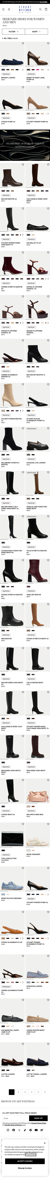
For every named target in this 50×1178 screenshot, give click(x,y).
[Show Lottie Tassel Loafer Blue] (28, 1070)
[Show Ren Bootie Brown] (7, 630)
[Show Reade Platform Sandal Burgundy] (28, 322)
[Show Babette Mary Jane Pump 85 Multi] (42, 69)
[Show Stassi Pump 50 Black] (3, 113)
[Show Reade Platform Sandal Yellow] (42, 322)
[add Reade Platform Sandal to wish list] (48, 296)
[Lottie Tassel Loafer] (37, 1054)
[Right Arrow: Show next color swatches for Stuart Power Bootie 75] (23, 411)
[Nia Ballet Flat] (37, 219)
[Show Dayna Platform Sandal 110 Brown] (28, 278)
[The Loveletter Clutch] (12, 834)
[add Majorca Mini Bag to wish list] (48, 780)
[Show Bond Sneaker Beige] (28, 850)
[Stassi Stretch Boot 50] (37, 615)
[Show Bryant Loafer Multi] (12, 69)
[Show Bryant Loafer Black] (17, 69)
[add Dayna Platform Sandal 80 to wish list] (23, 296)
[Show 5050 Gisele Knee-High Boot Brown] (28, 190)
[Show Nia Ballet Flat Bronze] (33, 234)
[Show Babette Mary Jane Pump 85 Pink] (37, 69)
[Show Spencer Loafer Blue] (28, 982)
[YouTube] (36, 1130)
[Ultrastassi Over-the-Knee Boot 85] (12, 527)
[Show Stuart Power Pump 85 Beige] (33, 113)
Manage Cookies (25, 1168)
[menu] (3, 9)
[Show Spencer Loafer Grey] (33, 982)
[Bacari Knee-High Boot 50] (12, 659)
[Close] (45, 1143)
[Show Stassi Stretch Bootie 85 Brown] (12, 586)
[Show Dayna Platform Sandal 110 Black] (33, 278)
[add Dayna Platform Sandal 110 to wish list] (48, 252)
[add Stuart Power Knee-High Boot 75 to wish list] (23, 208)
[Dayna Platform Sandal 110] (37, 263)
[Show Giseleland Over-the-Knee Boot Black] (33, 498)
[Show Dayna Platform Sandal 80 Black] (7, 322)
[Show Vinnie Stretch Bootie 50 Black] (17, 278)
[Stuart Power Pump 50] (37, 878)
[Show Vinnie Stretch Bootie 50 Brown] (21, 278)
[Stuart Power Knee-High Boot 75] (12, 219)
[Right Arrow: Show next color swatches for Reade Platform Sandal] (48, 323)
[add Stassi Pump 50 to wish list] (23, 87)
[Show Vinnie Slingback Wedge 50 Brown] (3, 366)
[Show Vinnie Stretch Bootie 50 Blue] (7, 278)
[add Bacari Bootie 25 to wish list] (23, 164)
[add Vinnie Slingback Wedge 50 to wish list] (23, 340)
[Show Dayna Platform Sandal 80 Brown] (3, 322)
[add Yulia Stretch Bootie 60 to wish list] (48, 516)
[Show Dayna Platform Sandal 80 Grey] (17, 322)
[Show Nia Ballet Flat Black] (28, 234)
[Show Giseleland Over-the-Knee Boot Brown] (28, 498)
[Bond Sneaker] (37, 834)
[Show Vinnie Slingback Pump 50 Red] (12, 982)
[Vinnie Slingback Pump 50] (12, 966)
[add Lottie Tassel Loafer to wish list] (48, 1044)
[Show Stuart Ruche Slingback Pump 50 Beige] (33, 410)
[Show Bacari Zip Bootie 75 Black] (28, 366)
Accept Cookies (25, 1161)
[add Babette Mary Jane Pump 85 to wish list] (48, 43)
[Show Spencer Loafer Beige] (37, 982)
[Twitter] (19, 1130)
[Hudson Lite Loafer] (37, 439)
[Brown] (28, 762)
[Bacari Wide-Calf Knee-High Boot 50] (12, 483)
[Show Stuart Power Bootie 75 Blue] (17, 410)
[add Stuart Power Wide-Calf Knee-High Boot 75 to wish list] (48, 692)
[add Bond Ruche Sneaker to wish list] (23, 868)
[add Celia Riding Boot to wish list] (48, 648)
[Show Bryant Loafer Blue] (3, 69)
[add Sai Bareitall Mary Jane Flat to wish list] (23, 1000)
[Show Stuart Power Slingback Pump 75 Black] (28, 938)
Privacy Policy (31, 1155)
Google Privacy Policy (38, 1123)
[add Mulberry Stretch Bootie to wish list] (23, 428)
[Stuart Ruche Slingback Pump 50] (37, 395)
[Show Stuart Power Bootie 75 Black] (7, 410)
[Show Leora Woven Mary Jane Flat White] (33, 1026)
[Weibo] (42, 1130)
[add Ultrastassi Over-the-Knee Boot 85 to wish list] (23, 516)
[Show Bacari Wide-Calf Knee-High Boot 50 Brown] (7, 498)
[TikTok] (25, 1130)
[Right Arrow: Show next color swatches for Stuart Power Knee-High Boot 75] (23, 235)
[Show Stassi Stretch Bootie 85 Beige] (7, 586)
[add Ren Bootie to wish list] (23, 604)
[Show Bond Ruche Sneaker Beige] (7, 894)
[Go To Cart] (46, 9)
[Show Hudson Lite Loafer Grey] (28, 454)
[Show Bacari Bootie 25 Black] (7, 190)
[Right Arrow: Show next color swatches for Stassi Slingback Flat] (23, 938)
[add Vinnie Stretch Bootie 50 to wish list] (23, 252)
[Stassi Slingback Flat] (12, 922)
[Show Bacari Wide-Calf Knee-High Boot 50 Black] (3, 498)
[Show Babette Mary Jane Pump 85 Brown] (28, 69)
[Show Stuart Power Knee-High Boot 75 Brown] (7, 234)
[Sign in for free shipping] (9, 9)
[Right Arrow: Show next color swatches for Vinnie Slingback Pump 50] (23, 982)
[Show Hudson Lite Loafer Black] (33, 454)
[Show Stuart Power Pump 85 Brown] (28, 113)
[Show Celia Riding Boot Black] (28, 674)
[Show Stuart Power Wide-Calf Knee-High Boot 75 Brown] (33, 718)
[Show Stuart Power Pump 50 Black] (28, 894)
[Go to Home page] (25, 9)
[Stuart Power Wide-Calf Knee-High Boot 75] (37, 702)
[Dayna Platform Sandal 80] (12, 307)
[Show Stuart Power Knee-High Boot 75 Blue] (12, 234)
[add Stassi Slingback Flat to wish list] (23, 912)
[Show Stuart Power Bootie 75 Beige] (3, 410)
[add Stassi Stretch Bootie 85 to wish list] (23, 560)
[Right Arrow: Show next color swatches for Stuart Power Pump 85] (48, 114)
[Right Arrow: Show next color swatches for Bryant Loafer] (23, 70)
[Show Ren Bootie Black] (3, 630)
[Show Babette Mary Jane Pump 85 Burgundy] (33, 69)
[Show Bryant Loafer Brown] (7, 69)
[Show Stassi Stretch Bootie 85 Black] (3, 586)
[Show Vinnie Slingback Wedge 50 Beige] (7, 366)
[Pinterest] (30, 1130)
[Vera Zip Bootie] (37, 571)
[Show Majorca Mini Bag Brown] (33, 806)
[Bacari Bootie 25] (12, 175)
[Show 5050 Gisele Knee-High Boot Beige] (37, 190)
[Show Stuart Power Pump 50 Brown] (42, 894)
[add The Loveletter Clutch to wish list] (23, 824)
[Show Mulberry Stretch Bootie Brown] (7, 454)
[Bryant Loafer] (12, 54)
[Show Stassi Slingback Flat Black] (7, 938)
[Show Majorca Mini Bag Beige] (28, 806)
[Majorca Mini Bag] (37, 790)
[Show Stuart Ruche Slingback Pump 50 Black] (28, 410)
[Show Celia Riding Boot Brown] (33, 674)
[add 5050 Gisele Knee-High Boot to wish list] (48, 164)
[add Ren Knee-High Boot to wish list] (48, 736)
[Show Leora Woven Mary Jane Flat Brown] (42, 1026)
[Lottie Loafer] (12, 1054)
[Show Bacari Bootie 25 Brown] (3, 190)
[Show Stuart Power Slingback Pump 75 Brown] (33, 938)
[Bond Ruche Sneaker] (12, 878)
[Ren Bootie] (12, 615)
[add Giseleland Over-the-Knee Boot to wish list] (48, 472)
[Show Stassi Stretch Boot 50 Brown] (28, 630)
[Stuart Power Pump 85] (37, 98)
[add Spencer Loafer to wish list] (48, 956)
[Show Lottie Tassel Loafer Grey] (33, 1070)
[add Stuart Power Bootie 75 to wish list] (23, 384)
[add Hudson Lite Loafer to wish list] (48, 428)
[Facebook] (14, 1130)
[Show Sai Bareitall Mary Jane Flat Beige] (7, 1026)
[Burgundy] (28, 586)
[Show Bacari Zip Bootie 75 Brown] (33, 366)
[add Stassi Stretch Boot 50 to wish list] (48, 604)
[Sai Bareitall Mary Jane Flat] (12, 1010)
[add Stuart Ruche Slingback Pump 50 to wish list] (48, 384)
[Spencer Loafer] (37, 966)
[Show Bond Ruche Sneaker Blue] (3, 894)
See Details (43, 2)
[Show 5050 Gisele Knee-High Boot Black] (33, 190)
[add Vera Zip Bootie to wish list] (48, 560)
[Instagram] (8, 1130)
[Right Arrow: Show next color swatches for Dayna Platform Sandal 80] (23, 323)
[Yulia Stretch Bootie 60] (37, 527)
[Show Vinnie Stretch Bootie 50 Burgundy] (3, 278)
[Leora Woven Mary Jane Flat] (37, 1010)
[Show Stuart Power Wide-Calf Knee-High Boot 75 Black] (28, 718)
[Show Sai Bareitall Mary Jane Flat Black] (3, 1026)
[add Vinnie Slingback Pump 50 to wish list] (23, 956)
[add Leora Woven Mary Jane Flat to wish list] (48, 1000)
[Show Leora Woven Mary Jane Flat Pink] (37, 1026)
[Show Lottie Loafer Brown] (3, 1070)
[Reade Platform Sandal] (37, 307)
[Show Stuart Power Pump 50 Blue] (33, 894)
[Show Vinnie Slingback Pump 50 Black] (17, 982)
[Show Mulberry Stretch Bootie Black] (3, 454)
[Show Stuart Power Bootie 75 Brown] (12, 410)
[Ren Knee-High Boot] (37, 746)
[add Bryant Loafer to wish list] (23, 43)
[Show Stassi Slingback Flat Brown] (3, 938)
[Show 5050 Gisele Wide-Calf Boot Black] (3, 718)
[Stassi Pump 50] (12, 98)
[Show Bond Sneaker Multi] (33, 850)
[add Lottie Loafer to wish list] (23, 1044)
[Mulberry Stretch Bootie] (12, 439)
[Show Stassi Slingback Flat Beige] (12, 938)
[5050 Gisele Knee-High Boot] (37, 175)
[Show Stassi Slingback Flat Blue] (17, 938)
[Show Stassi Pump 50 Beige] (7, 113)
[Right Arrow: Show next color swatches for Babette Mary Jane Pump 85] (48, 70)
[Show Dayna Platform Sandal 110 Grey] (37, 278)
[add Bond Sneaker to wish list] (48, 824)
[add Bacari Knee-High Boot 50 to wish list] (23, 648)
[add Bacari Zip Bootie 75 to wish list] (48, 340)
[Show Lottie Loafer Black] (7, 1070)
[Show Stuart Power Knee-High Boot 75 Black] (3, 234)
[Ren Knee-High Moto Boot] (12, 746)
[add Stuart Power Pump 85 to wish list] (48, 87)
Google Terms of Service (13, 1125)
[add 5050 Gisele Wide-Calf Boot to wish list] (23, 692)
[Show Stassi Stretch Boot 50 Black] (33, 630)
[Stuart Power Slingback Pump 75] (37, 922)
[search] (40, 9)
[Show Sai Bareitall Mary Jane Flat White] (12, 1026)
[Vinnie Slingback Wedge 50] (12, 351)
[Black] (3, 542)
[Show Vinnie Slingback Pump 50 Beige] (7, 982)
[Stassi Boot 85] (12, 790)
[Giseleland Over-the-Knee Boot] (37, 483)
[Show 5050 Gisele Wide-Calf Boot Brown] (7, 718)
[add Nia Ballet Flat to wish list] (48, 208)
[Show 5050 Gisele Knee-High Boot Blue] (47, 190)
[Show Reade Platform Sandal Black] (37, 322)
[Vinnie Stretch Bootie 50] (12, 263)
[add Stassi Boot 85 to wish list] (23, 780)
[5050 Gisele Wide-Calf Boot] (12, 702)
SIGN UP (38, 1118)
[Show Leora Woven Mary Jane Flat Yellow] (28, 1026)
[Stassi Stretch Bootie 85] (12, 571)
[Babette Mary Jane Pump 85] (37, 54)
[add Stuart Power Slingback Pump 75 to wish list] (48, 912)
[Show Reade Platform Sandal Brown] (33, 322)
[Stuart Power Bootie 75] (12, 395)
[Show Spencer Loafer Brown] (42, 982)
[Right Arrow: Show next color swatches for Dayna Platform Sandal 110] (48, 279)
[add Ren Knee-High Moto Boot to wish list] (23, 736)
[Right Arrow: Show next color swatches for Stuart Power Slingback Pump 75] (48, 938)
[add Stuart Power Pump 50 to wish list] (48, 868)
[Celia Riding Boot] (37, 659)
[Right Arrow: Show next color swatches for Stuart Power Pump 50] (48, 894)
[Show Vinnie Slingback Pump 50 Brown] (3, 982)
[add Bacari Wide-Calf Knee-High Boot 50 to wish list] (23, 472)
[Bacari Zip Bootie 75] (37, 351)
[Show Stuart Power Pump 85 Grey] (37, 113)
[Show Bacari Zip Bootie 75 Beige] (37, 366)
